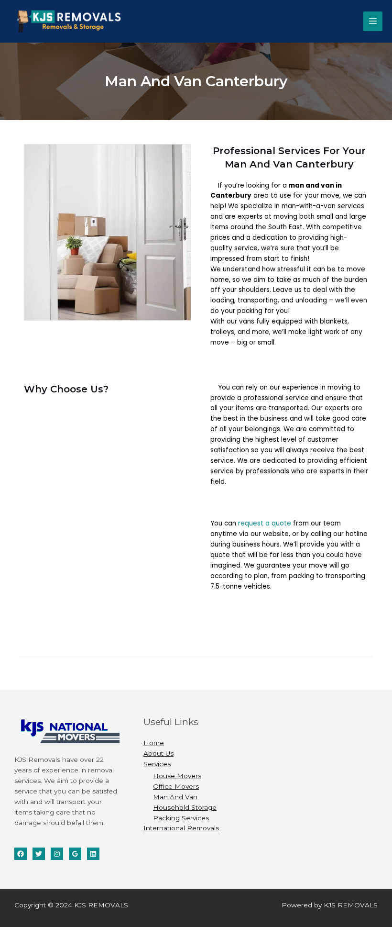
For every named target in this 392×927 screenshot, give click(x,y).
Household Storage (185, 807)
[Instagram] (57, 854)
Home (153, 743)
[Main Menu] (373, 21)
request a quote (264, 523)
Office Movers (176, 786)
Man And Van (175, 797)
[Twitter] (39, 854)
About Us (158, 753)
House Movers (177, 776)
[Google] (75, 854)
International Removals (181, 828)
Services (157, 764)
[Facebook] (20, 854)
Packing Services (181, 818)
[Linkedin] (93, 854)
